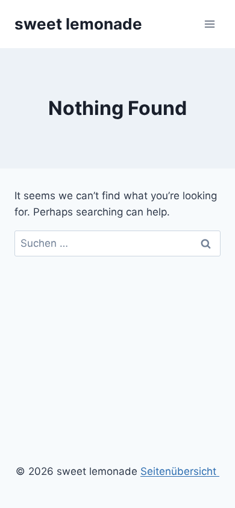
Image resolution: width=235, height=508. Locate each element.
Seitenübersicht (179, 471)
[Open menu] (209, 23)
